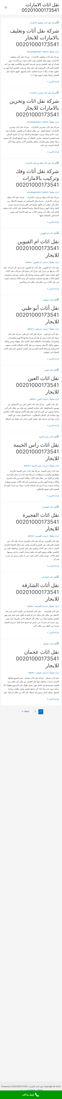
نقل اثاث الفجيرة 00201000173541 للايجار (37, 522)
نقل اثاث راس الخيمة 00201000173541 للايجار (36, 452)
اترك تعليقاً (54, 52)
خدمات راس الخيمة (40, 466)
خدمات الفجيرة (41, 536)
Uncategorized (34, 52)
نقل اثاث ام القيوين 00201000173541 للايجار (37, 248)
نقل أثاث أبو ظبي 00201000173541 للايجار (37, 315)
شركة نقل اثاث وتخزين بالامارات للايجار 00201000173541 (34, 108)
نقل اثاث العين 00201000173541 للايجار (37, 385)
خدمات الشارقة (41, 606)
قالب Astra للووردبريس (29, 1090)
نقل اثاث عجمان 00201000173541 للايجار (37, 659)
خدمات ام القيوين (40, 262)
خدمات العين (42, 399)
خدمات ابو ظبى (41, 329)
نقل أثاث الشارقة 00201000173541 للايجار (37, 592)
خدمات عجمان (42, 673)
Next (25, 711)
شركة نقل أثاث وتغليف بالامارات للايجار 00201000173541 (34, 37)
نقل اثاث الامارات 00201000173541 (40, 7)
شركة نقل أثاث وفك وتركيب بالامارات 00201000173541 (37, 178)
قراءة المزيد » (53, 81)
